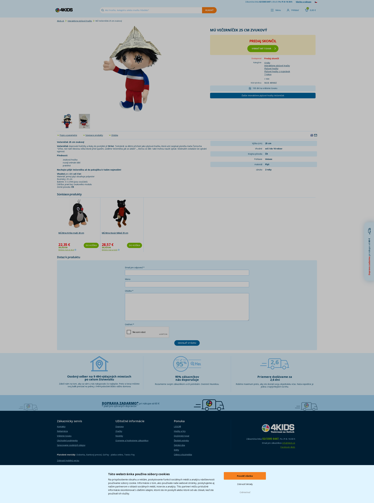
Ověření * (129, 324)
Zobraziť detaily (245, 484)
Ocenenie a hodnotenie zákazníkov (131, 440)
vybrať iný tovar (261, 48)
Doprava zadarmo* (120, 403)
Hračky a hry (180, 431)
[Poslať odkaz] (315, 135)
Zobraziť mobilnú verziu (68, 460)
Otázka (114, 135)
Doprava (119, 426)
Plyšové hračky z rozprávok (277, 71)
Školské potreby (181, 440)
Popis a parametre (68, 135)
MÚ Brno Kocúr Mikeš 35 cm (115, 233)
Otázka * (129, 290)
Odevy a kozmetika (183, 454)
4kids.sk (60, 21)
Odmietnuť (245, 492)
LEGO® (177, 426)
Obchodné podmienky (67, 440)
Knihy (176, 449)
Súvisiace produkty (94, 135)
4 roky (267, 62)
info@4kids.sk (288, 443)
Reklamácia (62, 431)
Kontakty (61, 426)
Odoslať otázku (187, 343)
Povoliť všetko (245, 475)
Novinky (119, 435)
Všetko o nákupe (303, 2)
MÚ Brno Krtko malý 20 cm (71, 233)
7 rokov (267, 74)
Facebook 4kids (287, 447)
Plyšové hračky (271, 68)
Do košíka (91, 245)
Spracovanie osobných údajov (71, 445)
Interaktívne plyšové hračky (80, 21)
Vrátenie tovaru (64, 435)
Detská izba (179, 445)
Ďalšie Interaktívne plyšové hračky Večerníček (263, 95)
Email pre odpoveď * (134, 267)
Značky (118, 431)
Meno (127, 279)
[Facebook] (312, 135)
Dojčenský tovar (181, 435)
